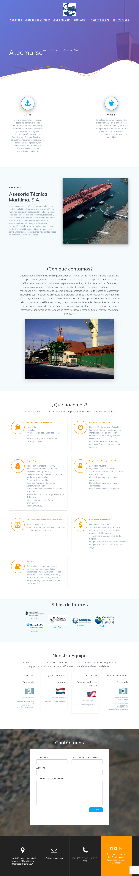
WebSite (34, 618)
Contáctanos (121, 20)
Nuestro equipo (100, 20)
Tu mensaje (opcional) (50, 779)
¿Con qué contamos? (37, 20)
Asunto (41, 768)
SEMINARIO (79, 20)
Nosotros (16, 20)
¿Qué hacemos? (61, 20)
